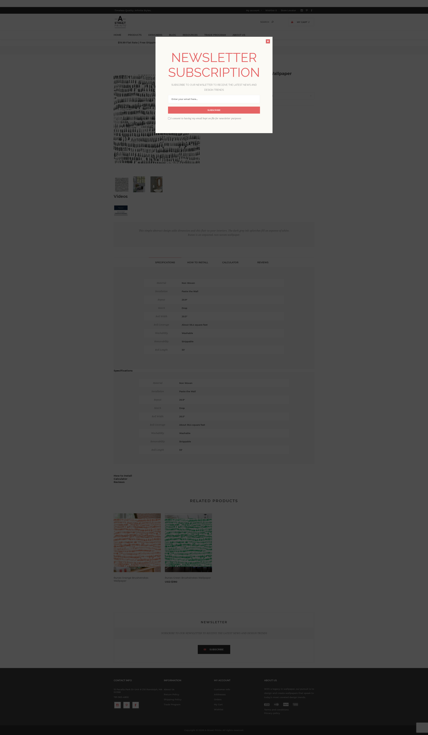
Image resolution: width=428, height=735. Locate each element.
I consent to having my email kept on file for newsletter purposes (206, 118)
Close (268, 41)
